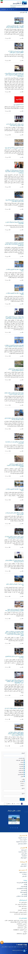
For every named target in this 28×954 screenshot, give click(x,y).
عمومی (22, 776)
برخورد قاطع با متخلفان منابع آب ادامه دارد (14, 708)
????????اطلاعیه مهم (19, 105)
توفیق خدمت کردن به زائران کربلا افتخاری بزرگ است (14, 657)
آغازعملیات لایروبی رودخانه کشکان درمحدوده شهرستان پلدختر (16, 369)
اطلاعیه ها (21, 766)
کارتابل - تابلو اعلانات (19, 760)
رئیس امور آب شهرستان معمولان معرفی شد (15, 584)
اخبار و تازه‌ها (23, 850)
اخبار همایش (21, 770)
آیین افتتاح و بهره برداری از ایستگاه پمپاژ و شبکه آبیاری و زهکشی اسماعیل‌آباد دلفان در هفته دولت (14, 75)
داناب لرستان (23, 864)
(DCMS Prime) (20, 950)
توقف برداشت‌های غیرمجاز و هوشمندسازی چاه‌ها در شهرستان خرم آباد (14, 418)
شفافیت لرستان (23, 866)
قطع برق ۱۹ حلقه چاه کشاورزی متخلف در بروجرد (15, 489)
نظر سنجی (24, 876)
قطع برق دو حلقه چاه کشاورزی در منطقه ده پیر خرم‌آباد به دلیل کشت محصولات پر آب (14, 346)
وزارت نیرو (24, 894)
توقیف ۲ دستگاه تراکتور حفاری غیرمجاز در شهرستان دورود (14, 513)
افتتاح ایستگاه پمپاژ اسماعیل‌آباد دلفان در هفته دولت (14, 222)
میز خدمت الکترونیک (22, 838)
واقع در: (23, 779)
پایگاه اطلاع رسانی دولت (21, 882)
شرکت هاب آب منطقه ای (21, 896)
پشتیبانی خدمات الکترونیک (21, 842)
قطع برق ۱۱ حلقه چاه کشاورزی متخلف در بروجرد (15, 270)
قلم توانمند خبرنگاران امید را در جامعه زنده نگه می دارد (14, 442)
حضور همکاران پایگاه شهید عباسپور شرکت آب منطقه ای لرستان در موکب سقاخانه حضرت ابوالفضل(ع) (14, 681)
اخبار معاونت (21, 772)
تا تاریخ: (23, 793)
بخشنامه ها (21, 764)
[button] (17, 828)
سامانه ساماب (23, 886)
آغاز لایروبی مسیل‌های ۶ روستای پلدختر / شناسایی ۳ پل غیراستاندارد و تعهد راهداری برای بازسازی (14, 244)
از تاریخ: (23, 788)
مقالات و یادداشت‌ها (22, 852)
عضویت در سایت (23, 840)
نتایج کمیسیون (20, 774)
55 (12, 804)
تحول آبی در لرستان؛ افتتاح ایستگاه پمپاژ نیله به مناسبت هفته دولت (15, 200)
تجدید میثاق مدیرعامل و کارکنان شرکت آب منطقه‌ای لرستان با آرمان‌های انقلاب (14, 537)
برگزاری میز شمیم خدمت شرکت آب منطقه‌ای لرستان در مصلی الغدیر (16, 51)
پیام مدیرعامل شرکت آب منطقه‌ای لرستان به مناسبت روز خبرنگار (14, 561)
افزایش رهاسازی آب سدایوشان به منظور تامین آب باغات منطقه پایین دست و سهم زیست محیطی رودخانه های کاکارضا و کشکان (14, 633)
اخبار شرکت (21, 768)
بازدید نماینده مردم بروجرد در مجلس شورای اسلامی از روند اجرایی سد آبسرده (14, 393)
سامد (25, 884)
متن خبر (22, 783)
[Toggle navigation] (26, 9)
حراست (21, 762)
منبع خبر (22, 785)
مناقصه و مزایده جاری (22, 844)
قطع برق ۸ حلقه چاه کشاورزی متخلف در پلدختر (15, 293)
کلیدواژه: (23, 753)
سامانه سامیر (23, 890)
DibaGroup (15, 950)
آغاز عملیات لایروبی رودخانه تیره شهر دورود (14, 148)
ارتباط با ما (24, 874)
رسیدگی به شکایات (22, 872)
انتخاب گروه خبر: (22, 758)
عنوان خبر (22, 781)
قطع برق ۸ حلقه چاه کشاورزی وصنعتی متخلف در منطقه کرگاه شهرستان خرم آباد (15, 26)
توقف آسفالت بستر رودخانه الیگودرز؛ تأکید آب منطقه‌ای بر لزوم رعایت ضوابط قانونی (14, 317)
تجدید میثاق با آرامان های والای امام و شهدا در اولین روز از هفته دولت (15, 124)
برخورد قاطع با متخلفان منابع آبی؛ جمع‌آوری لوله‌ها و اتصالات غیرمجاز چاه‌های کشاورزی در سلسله (16, 733)
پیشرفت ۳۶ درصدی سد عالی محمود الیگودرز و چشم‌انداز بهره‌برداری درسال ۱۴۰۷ (14, 610)
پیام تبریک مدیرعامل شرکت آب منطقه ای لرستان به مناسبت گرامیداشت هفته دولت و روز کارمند (14, 171)
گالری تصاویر (23, 854)
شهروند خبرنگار (23, 858)
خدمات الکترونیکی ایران (21, 888)
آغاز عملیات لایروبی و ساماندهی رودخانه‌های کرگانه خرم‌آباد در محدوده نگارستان (15, 465)
